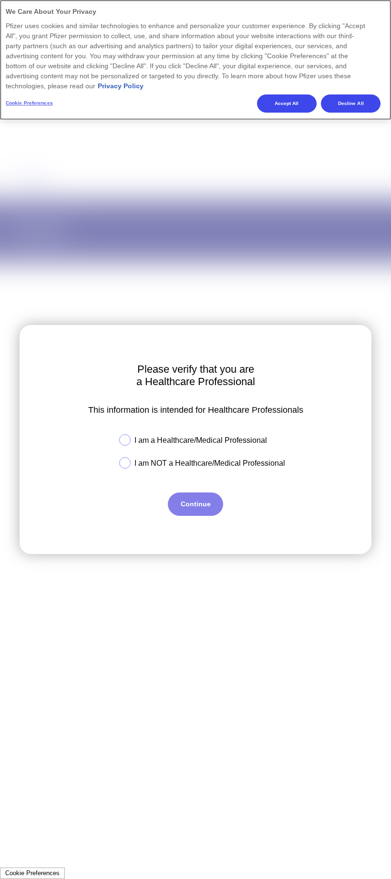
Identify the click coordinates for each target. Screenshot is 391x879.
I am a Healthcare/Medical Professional (200, 440)
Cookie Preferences (32, 873)
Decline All (351, 103)
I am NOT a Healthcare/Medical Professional (209, 463)
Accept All (287, 103)
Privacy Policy (121, 86)
